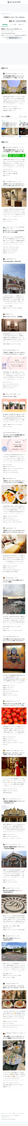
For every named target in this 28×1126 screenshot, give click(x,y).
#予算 (19, 929)
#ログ (10, 926)
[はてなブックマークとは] (10, 116)
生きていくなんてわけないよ (11, 798)
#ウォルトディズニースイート (10, 788)
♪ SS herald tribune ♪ (9, 577)
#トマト (22, 742)
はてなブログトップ (5, 1116)
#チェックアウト (7, 977)
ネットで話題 (13, 24)
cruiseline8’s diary (9, 258)
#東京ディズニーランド (8, 687)
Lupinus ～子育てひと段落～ (11, 394)
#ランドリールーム (7, 221)
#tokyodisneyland (7, 792)
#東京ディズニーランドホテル (10, 106)
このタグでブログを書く (21, 21)
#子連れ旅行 (15, 173)
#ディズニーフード (7, 382)
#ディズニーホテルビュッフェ (10, 1027)
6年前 (22, 750)
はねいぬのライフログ (9, 888)
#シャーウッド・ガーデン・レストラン (12, 838)
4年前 (11, 314)
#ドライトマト (12, 736)
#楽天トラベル (12, 110)
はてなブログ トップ (7, 13)
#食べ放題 (5, 1084)
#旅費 (18, 926)
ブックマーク (5, 121)
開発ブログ (17, 1115)
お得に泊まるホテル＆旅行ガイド (12, 73)
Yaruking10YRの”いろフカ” (11, 701)
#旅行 (7, 926)
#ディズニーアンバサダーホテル (10, 249)
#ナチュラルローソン (8, 742)
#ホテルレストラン (7, 522)
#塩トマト (5, 736)
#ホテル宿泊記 (6, 571)
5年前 (16, 577)
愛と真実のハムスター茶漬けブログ (12, 750)
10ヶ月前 (17, 888)
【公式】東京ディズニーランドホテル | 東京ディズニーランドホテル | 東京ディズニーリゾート (9, 124)
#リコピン (5, 744)
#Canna (20, 308)
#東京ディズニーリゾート (9, 252)
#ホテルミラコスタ (7, 426)
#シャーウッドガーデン (8, 1023)
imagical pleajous (9, 478)
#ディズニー (6, 247)
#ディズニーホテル (7, 108)
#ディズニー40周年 (7, 306)
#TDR (4, 626)
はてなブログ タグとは (6, 1115)
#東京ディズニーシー (8, 689)
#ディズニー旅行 (7, 173)
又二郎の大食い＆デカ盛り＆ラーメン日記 (13, 1033)
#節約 (4, 344)
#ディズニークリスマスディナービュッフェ (13, 1025)
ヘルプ (12, 1115)
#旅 (4, 926)
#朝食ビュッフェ (7, 1086)
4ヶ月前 (21, 73)
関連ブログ (21, 24)
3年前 (11, 228)
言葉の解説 (5, 24)
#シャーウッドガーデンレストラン (11, 384)
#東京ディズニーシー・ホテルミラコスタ (12, 468)
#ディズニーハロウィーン (9, 388)
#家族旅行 (5, 110)
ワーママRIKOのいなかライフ (11, 181)
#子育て (5, 424)
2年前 (19, 181)
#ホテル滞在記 (14, 571)
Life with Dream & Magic (10, 350)
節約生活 (7, 314)
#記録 (14, 926)
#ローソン (16, 742)
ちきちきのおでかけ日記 (10, 983)
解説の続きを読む (13, 37)
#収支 (23, 929)
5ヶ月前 (21, 147)
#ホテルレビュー (17, 569)
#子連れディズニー (17, 108)
